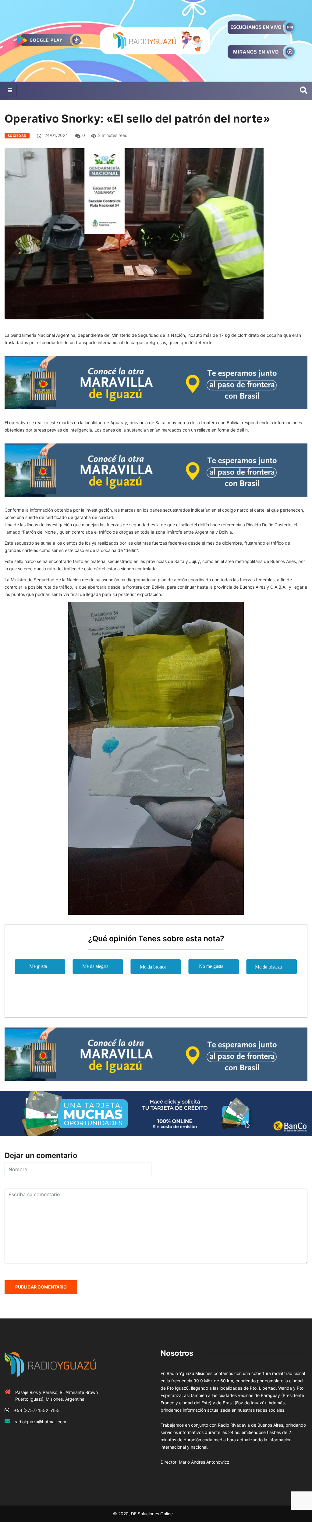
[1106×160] (156, 1113)
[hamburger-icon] (10, 91)
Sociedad (17, 136)
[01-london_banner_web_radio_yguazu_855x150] (156, 382)
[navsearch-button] (303, 90)
